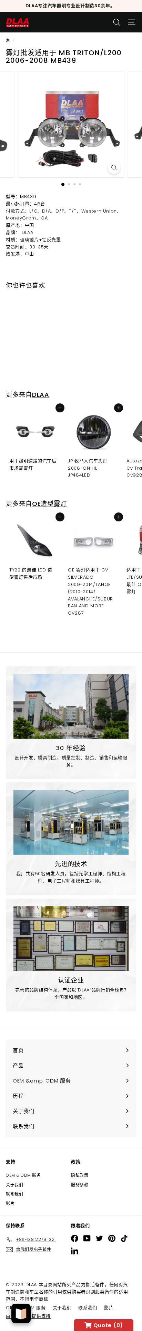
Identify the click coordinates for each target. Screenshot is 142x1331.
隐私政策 (80, 1175)
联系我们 (14, 1194)
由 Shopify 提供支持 (28, 1316)
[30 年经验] (71, 706)
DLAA (41, 394)
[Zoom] (114, 167)
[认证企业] (71, 938)
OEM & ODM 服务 (23, 1175)
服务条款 (80, 1185)
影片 (10, 1203)
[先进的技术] (71, 822)
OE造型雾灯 (49, 503)
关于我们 (14, 1185)
